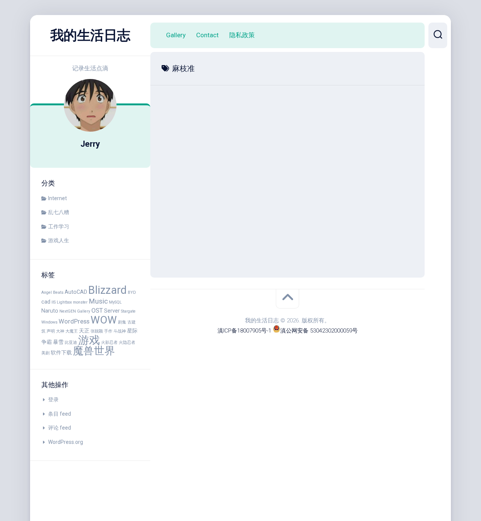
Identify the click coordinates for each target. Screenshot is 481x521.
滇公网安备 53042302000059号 (319, 330)
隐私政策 (242, 35)
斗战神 (119, 331)
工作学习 (58, 226)
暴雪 (58, 342)
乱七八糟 (58, 212)
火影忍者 (109, 342)
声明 (51, 331)
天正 (84, 331)
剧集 (122, 322)
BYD (132, 292)
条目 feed (59, 414)
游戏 (89, 340)
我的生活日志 (90, 35)
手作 (108, 331)
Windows (49, 322)
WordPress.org (65, 442)
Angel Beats (52, 292)
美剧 (45, 353)
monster (80, 302)
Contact (207, 35)
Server (112, 311)
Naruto (49, 311)
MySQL (115, 302)
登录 (53, 399)
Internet (57, 198)
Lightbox (64, 302)
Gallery (176, 35)
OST (97, 310)
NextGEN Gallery (74, 311)
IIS (53, 302)
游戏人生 (58, 240)
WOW (104, 320)
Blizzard (107, 290)
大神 (60, 331)
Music (98, 301)
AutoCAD (76, 292)
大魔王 (71, 331)
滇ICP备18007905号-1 (244, 330)
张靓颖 (97, 331)
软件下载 (61, 352)
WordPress (74, 321)
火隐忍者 (127, 342)
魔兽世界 (94, 351)
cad (45, 302)
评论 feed (59, 428)
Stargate (128, 311)
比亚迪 (71, 342)
